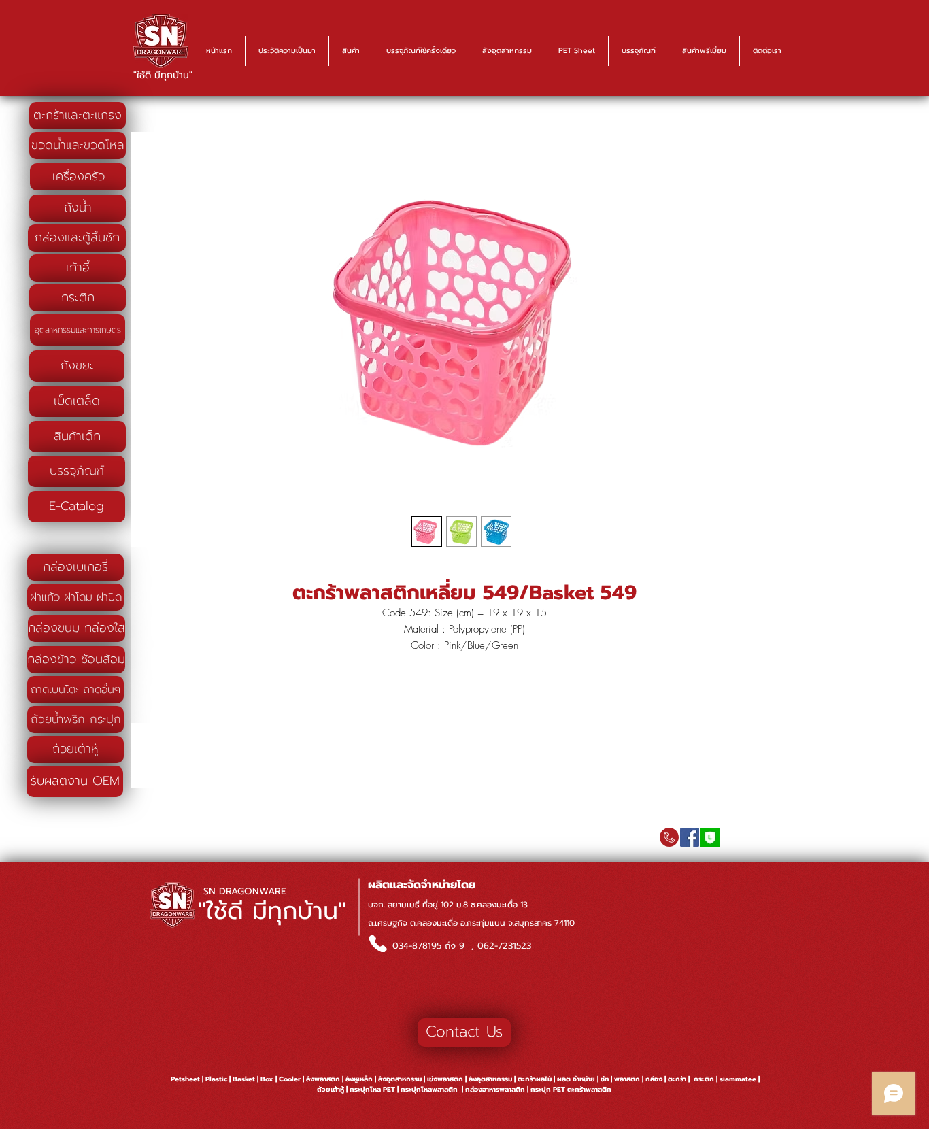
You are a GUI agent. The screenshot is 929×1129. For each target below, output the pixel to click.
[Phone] (377, 943)
